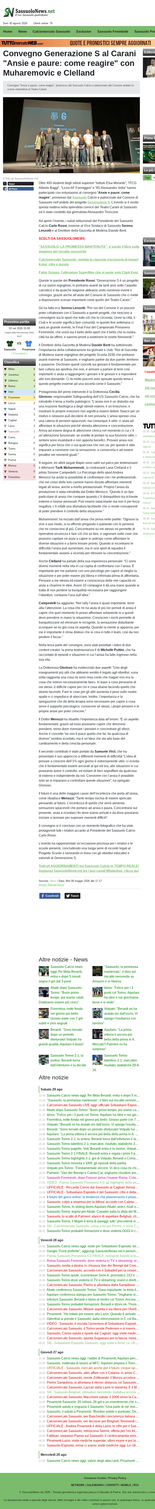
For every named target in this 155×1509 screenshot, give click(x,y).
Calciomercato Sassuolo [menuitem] (51, 31)
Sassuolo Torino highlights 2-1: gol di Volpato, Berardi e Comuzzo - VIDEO (100, 1158)
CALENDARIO (95, 1485)
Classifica (11, 362)
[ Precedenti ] (19, 353)
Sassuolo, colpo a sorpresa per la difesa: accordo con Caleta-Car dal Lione (100, 1202)
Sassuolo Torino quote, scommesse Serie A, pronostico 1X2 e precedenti (99, 1275)
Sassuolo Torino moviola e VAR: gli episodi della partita (86, 1163)
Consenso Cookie (95, 1478)
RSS (136, 1485)
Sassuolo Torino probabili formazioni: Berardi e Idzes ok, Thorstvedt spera (99, 1304)
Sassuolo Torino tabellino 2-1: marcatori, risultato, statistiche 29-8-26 (95, 1144)
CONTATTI (112, 1485)
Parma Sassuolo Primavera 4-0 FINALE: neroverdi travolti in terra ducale (99, 1256)
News (53, 880)
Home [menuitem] (7, 31)
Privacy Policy (117, 1478)
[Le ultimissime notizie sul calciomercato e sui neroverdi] (29, 12)
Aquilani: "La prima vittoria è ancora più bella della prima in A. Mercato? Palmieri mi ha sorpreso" (113, 1039)
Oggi (147, 177)
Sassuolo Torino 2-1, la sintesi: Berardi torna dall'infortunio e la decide (68, 1060)
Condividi (52, 895)
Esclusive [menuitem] (83, 31)
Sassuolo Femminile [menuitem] (112, 31)
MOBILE (126, 1485)
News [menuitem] (22, 31)
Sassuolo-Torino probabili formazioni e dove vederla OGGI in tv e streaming (100, 1231)
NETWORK (77, 1485)
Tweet (74, 895)
